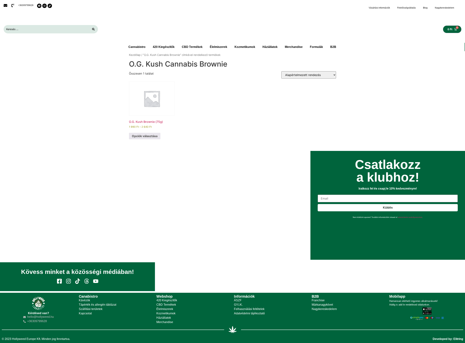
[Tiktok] (50, 6)
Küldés (388, 207)
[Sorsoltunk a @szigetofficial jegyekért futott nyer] (284, 276)
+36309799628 (25, 5)
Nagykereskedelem (444, 8)
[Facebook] (39, 6)
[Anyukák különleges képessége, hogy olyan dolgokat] (336, 276)
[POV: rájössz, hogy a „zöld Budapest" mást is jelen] (181, 276)
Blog (425, 8)
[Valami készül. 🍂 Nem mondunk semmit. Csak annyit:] (232, 276)
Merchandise (294, 46)
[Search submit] (93, 29)
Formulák (316, 46)
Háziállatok (270, 46)
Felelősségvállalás (406, 8)
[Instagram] (44, 6)
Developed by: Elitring (448, 338)
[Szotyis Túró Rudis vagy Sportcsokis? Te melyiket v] (439, 276)
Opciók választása (144, 136)
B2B (333, 46)
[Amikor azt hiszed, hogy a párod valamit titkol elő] (387, 276)
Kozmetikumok (244, 46)
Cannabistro (136, 46)
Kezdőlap (135, 55)
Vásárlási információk (379, 8)
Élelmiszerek (218, 46)
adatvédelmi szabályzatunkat (410, 217)
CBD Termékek (192, 46)
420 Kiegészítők (164, 46)
